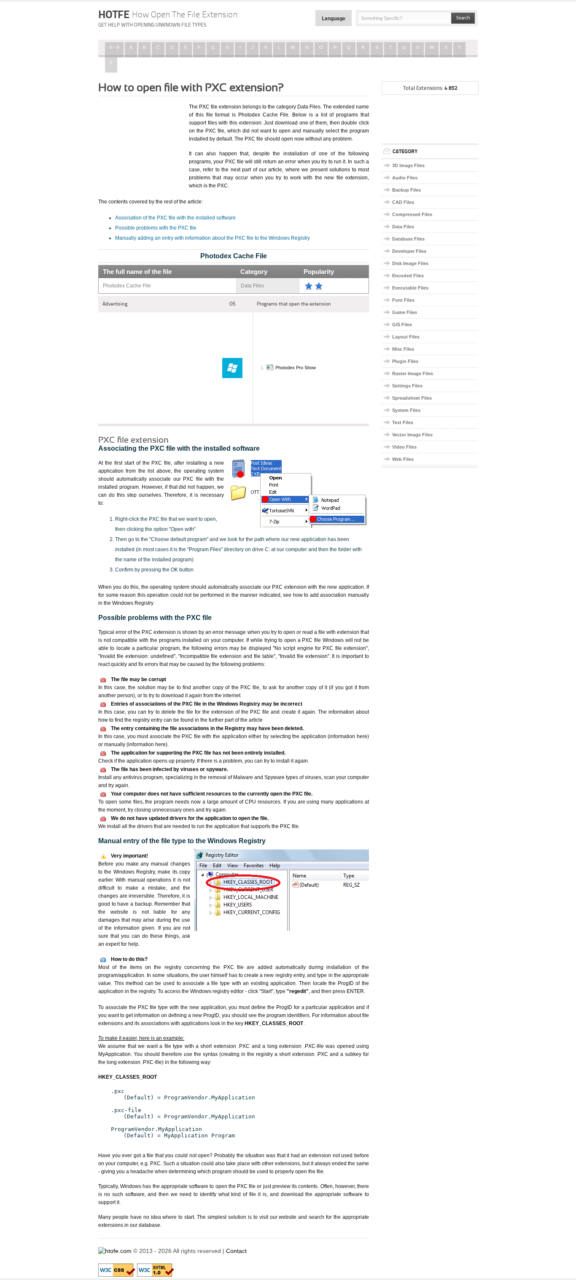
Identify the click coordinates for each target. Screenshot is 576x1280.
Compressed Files (412, 214)
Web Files (403, 459)
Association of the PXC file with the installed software (175, 218)
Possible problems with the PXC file (155, 228)
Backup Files (406, 189)
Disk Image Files (410, 263)
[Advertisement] (140, 145)
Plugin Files (405, 361)
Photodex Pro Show (295, 367)
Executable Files (410, 287)
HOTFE (167, 14)
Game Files (404, 312)
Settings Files (407, 385)
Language (333, 18)
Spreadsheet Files (412, 398)
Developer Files (409, 251)
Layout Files (406, 336)
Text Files (402, 422)
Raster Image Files (412, 373)
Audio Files (404, 177)
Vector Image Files (412, 434)
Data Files (403, 226)
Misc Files (403, 349)
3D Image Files (408, 165)
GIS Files (402, 324)
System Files (406, 410)
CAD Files (403, 202)
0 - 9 (114, 47)
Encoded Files (408, 275)
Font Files (403, 300)
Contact (236, 1251)
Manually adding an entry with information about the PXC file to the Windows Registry (212, 238)
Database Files (408, 238)
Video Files (404, 446)
